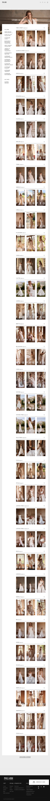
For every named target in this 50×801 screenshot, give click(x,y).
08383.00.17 (22, 187)
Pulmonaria (19, 232)
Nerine (17, 642)
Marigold (18, 187)
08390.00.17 (24, 346)
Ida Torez (7, 79)
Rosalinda (18, 96)
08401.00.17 (21, 642)
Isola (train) (19, 437)
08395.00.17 (21, 483)
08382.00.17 (21, 164)
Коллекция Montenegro (8, 74)
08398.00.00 (23, 574)
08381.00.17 (22, 141)
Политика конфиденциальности (19, 787)
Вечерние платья (5, 788)
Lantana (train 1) (20, 505)
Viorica (18, 255)
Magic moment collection (8, 46)
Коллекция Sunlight (7, 68)
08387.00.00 (22, 278)
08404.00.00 (23, 710)
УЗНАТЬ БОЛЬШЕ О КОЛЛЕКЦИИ (25, 756)
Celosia (18, 118)
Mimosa (18, 73)
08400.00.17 (19, 619)
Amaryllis (18, 687)
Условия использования (19, 789)
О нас (4, 786)
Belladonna (19, 346)
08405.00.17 (21, 733)
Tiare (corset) (19, 27)
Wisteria (18, 392)
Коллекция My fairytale (8, 53)
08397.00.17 (21, 551)
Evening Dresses (7, 82)
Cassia (17, 369)
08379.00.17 (23, 96)
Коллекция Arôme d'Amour (8, 57)
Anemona (18, 710)
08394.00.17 (21, 460)
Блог (4, 791)
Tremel (18, 164)
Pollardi (7, 29)
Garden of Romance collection (7, 49)
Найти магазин (6, 793)
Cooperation (28, 794)
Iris (17, 619)
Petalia (18, 483)
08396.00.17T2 (27, 528)
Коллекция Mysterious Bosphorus (7, 60)
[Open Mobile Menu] (47, 2)
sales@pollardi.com (30, 791)
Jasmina (18, 301)
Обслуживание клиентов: (29, 787)
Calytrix (18, 278)
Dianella (18, 596)
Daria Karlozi (8, 32)
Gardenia (18, 574)
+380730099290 (29, 789)
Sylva (17, 460)
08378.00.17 (21, 73)
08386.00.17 (21, 255)
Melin (17, 551)
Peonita (18, 665)
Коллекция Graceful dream (9, 64)
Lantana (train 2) (20, 528)
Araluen (18, 141)
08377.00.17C (27, 50)
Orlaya (18, 733)
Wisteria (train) (20, 414)
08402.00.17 (22, 665)
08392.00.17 (22, 392)
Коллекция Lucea (7, 38)
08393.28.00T (24, 437)
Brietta (18, 323)
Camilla (18, 209)
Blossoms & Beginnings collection (7, 42)
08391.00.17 (21, 369)
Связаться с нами (30, 793)
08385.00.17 (24, 232)
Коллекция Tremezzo (7, 71)
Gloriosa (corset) (20, 50)
